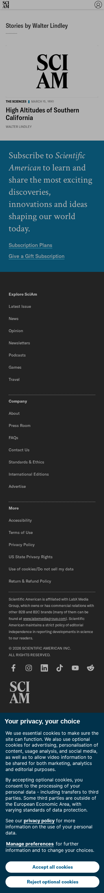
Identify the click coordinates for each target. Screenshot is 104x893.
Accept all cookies (52, 867)
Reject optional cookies (52, 882)
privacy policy (39, 820)
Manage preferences (30, 844)
